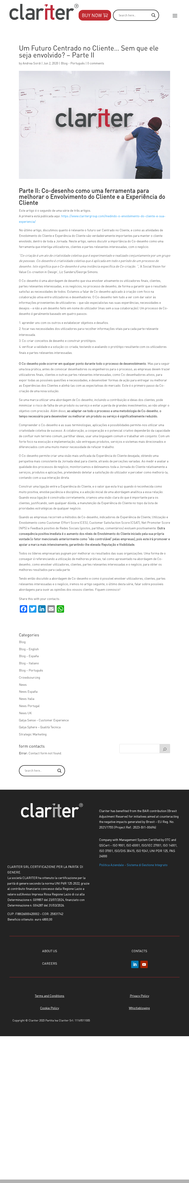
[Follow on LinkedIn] (135, 964)
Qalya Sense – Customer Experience (44, 720)
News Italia (26, 698)
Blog (22, 642)
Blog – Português (31, 670)
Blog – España (29, 656)
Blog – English (29, 649)
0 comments (95, 63)
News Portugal (29, 706)
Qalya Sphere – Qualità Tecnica (40, 727)
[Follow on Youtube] (144, 964)
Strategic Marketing (33, 734)
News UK (25, 713)
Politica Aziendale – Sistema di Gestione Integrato (133, 865)
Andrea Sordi (32, 63)
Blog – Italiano (29, 663)
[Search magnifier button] (59, 771)
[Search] (164, 748)
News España (28, 691)
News (23, 684)
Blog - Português (73, 63)
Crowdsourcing (29, 677)
